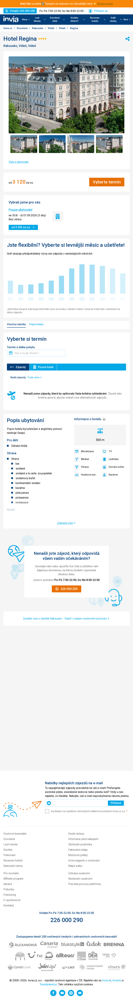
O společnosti (11, 900)
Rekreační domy (13, 866)
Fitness (85, 467)
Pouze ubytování (20, 209)
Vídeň (51, 28)
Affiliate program (13, 878)
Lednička (113, 459)
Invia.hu (116, 980)
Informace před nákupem (83, 839)
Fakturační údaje (78, 849)
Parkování (9, 855)
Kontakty (8, 905)
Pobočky (8, 889)
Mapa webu (75, 866)
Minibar (85, 459)
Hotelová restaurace (89, 474)
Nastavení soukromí (80, 878)
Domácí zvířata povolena (117, 467)
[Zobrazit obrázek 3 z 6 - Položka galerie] (80, 144)
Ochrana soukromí (79, 873)
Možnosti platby (78, 855)
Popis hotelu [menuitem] (36, 324)
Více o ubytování (19, 162)
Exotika (7, 849)
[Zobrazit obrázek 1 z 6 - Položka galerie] (23, 144)
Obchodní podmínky (80, 844)
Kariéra (7, 884)
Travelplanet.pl (48, 984)
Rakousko (38, 28)
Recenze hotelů (13, 860)
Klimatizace (87, 451)
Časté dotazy (76, 833)
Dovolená (22, 28)
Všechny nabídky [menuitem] (16, 324)
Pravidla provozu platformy (84, 884)
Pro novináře (11, 873)
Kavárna (113, 474)
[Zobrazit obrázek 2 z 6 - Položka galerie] (52, 144)
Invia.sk (106, 980)
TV (110, 451)
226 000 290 (66, 919)
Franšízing (9, 894)
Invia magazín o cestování (84, 860)
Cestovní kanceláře (14, 833)
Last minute (10, 844)
